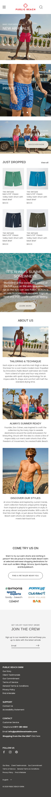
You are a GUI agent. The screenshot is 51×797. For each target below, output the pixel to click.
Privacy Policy (9, 689)
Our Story (7, 671)
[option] (25, 37)
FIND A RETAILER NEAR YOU (25, 575)
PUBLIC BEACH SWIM (16, 787)
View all (44, 162)
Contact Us (8, 706)
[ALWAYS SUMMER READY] (25, 404)
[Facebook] (4, 751)
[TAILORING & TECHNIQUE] (25, 342)
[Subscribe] (38, 645)
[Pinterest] (16, 751)
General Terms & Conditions (16, 686)
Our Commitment (11, 678)
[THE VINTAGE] (13, 178)
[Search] (41, 7)
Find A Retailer (9, 693)
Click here (35, 736)
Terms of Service (10, 682)
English (5, 780)
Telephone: (15, 727)
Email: (20, 731)
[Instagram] (10, 751)
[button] (20, 56)
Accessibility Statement (13, 709)
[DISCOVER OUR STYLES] (25, 471)
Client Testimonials (11, 675)
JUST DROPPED (14, 162)
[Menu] (4, 7)
